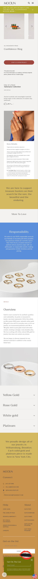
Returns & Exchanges (6, 521)
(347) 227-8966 (9, 483)
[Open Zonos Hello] (33, 575)
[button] (29, 3)
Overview (10, 309)
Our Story (27, 509)
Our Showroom (29, 513)
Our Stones (28, 516)
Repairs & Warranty (9, 516)
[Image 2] (29, 35)
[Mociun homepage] (10, 3)
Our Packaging (29, 520)
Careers (6, 530)
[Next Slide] (32, 26)
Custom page (19, 74)
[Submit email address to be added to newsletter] (30, 565)
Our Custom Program (28, 524)
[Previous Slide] (6, 26)
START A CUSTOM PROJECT (19, 62)
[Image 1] (28, 35)
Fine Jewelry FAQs (9, 513)
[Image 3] (30, 35)
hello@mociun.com (12, 487)
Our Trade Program (27, 529)
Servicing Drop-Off (12, 490)
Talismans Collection (12, 87)
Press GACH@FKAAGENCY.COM (13, 495)
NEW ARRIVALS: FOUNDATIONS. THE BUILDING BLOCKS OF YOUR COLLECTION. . (16, 9)
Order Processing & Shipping (9, 526)
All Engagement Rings (11, 45)
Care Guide (6, 509)
